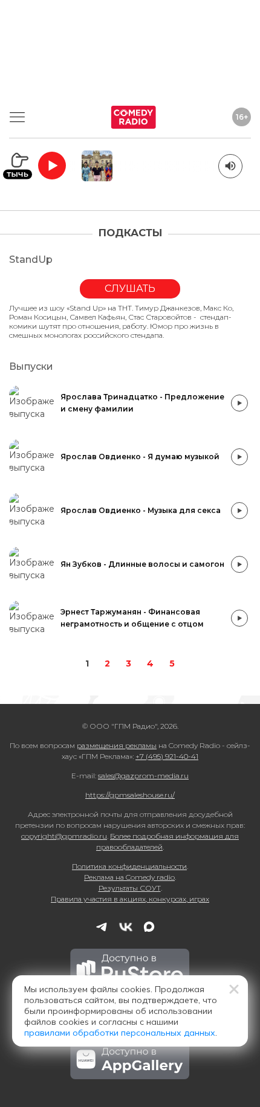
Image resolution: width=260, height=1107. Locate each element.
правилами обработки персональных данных (119, 1032)
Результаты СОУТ (130, 887)
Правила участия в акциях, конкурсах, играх (130, 898)
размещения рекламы (117, 745)
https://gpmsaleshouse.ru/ (130, 794)
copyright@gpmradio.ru (64, 836)
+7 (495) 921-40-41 (166, 756)
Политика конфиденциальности (129, 866)
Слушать (130, 288)
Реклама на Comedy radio (129, 877)
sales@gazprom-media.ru (143, 775)
